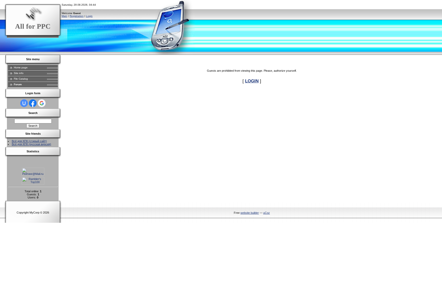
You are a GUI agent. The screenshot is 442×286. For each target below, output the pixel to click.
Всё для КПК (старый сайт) (29, 141)
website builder (249, 212)
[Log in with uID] (24, 103)
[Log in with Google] (42, 103)
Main (64, 16)
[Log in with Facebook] (33, 103)
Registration (77, 16)
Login (89, 16)
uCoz (266, 212)
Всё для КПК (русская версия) (31, 144)
